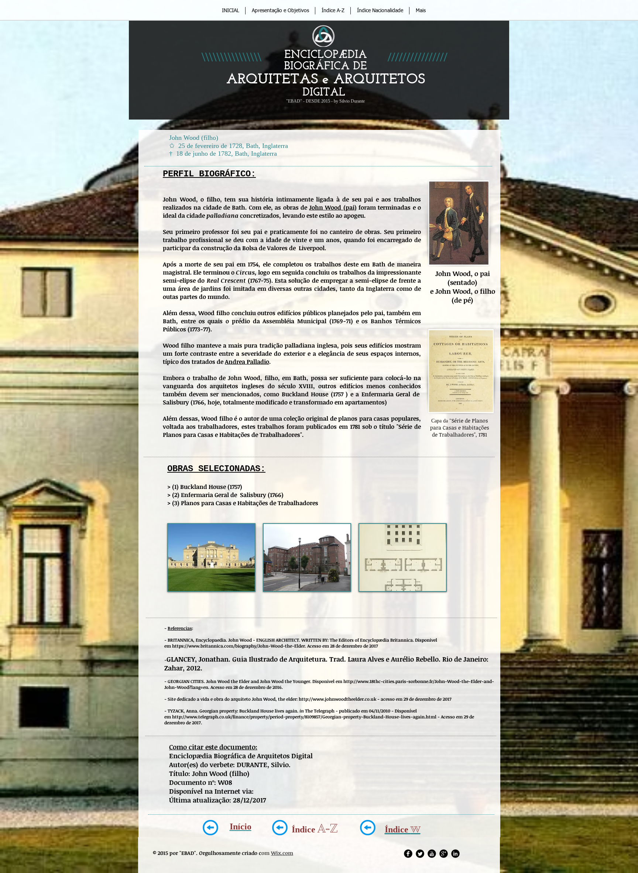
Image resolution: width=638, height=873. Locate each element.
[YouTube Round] (432, 853)
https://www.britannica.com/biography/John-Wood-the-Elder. (239, 646)
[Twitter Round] (420, 853)
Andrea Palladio (247, 362)
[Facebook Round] (408, 853)
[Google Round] (443, 853)
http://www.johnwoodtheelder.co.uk (337, 699)
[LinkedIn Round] (455, 853)
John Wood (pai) (333, 207)
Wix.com (282, 852)
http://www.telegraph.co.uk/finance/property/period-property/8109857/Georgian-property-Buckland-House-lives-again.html (304, 717)
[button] (211, 557)
